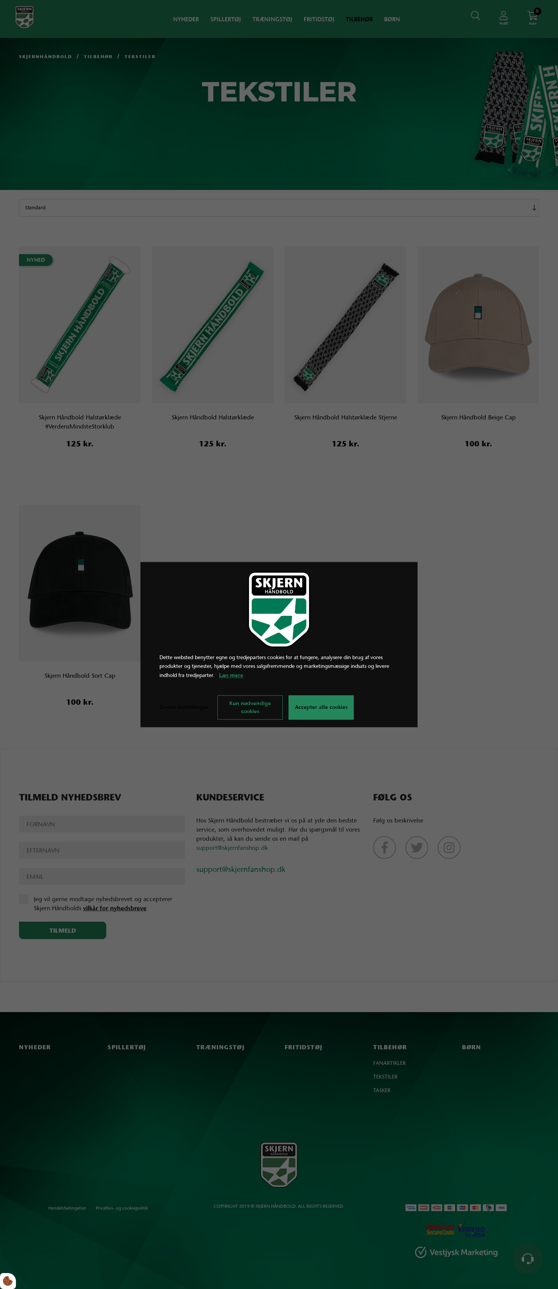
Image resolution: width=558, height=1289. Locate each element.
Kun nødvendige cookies (250, 707)
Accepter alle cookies (321, 707)
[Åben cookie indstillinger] (8, 1281)
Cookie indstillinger (183, 707)
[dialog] (279, 644)
